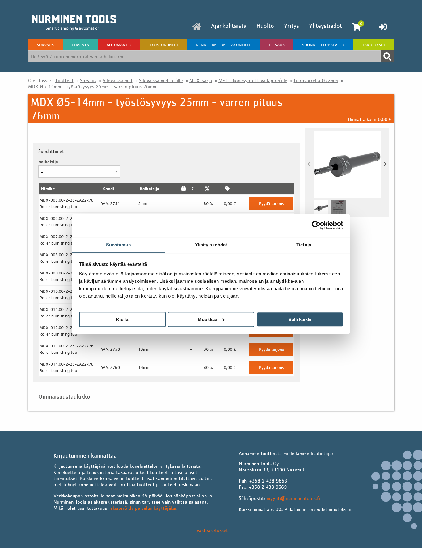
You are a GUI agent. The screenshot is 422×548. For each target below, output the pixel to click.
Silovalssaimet (118, 80)
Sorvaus (45, 44)
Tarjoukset (373, 44)
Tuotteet (64, 80)
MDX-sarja (200, 80)
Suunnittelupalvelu (323, 44)
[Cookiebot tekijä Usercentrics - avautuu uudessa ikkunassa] (316, 225)
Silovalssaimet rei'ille (161, 80)
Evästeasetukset (211, 530)
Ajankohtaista (229, 25)
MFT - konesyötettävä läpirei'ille (252, 80)
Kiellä (122, 319)
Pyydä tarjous (271, 203)
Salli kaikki (300, 319)
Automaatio (119, 44)
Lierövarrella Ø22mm (316, 80)
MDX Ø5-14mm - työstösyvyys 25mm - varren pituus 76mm (92, 86)
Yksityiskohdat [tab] (211, 244)
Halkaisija (48, 161)
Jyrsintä (80, 44)
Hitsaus (277, 44)
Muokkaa (207, 319)
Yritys (291, 25)
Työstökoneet (163, 44)
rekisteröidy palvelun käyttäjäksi (142, 508)
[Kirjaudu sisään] (383, 26)
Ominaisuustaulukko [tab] (64, 396)
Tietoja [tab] (303, 244)
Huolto (265, 25)
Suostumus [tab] (118, 244)
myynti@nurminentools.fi (293, 498)
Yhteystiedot (325, 25)
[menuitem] (196, 27)
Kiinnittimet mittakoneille (223, 44)
